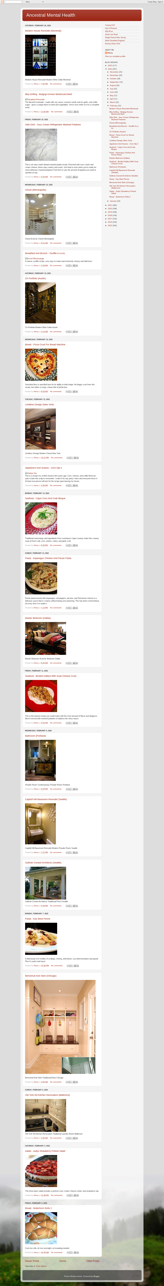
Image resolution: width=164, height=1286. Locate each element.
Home (62, 1261)
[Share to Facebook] (74, 84)
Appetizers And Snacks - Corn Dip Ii (43, 468)
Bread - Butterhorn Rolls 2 (38, 1208)
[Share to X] (72, 84)
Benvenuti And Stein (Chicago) (41, 976)
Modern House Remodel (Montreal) (43, 30)
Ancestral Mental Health (50, 15)
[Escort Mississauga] (34, 259)
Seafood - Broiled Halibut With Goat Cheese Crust (50, 676)
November (114, 75)
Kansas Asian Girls (112, 44)
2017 (110, 219)
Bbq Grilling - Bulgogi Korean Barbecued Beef (48, 94)
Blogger (96, 1276)
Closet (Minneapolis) (35, 190)
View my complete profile (115, 56)
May (112, 96)
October (113, 79)
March (113, 102)
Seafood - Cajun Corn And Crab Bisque (45, 498)
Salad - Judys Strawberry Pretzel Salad (45, 1151)
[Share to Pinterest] (76, 84)
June (112, 92)
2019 (110, 212)
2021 (110, 205)
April (112, 99)
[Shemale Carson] (45, 899)
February (114, 106)
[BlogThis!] (69, 84)
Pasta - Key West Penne (37, 918)
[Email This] (67, 84)
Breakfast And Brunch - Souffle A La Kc (45, 253)
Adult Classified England (115, 41)
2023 (110, 66)
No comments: (56, 84)
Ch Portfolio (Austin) (35, 278)
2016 (110, 222)
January (113, 201)
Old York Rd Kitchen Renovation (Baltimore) (47, 1095)
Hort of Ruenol (111, 28)
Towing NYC (110, 25)
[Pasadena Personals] (35, 99)
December (114, 72)
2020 (110, 209)
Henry (110, 53)
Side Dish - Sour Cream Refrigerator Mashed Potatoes (53, 124)
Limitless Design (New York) (39, 404)
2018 (110, 215)
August (113, 85)
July (112, 89)
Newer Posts (32, 1261)
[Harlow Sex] (31, 473)
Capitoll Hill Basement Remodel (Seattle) (46, 799)
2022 (110, 69)
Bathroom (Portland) (35, 736)
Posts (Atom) (41, 1266)
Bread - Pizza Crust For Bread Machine (45, 344)
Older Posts (92, 1261)
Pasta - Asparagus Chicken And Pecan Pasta (48, 558)
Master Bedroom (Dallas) (38, 618)
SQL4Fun (109, 31)
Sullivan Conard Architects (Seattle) (43, 862)
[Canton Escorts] (45, 1131)
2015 (110, 225)
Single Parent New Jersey (115, 37)
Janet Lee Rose (111, 34)
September (114, 82)
